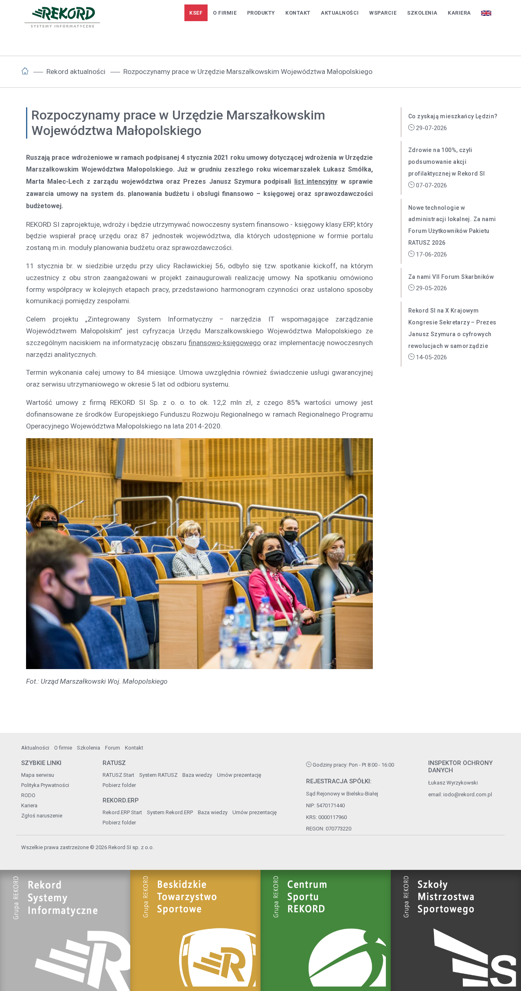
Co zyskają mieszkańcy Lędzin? (453, 116)
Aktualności (340, 13)
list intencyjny (315, 181)
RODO (28, 795)
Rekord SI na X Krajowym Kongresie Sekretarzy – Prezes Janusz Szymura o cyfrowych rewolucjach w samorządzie (452, 328)
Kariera (459, 13)
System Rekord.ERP (170, 812)
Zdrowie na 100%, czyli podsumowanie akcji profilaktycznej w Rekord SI (446, 162)
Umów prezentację (239, 775)
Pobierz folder (119, 785)
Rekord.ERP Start (122, 812)
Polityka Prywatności (45, 785)
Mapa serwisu (37, 775)
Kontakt (298, 13)
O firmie (224, 13)
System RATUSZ (158, 775)
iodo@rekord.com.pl (467, 794)
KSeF (195, 13)
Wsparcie (382, 13)
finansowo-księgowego (224, 343)
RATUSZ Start (118, 775)
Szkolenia (422, 13)
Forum (112, 748)
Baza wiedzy (197, 775)
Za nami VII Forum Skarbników (451, 277)
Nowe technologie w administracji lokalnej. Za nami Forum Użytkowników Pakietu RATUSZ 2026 (452, 225)
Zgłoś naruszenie (41, 816)
